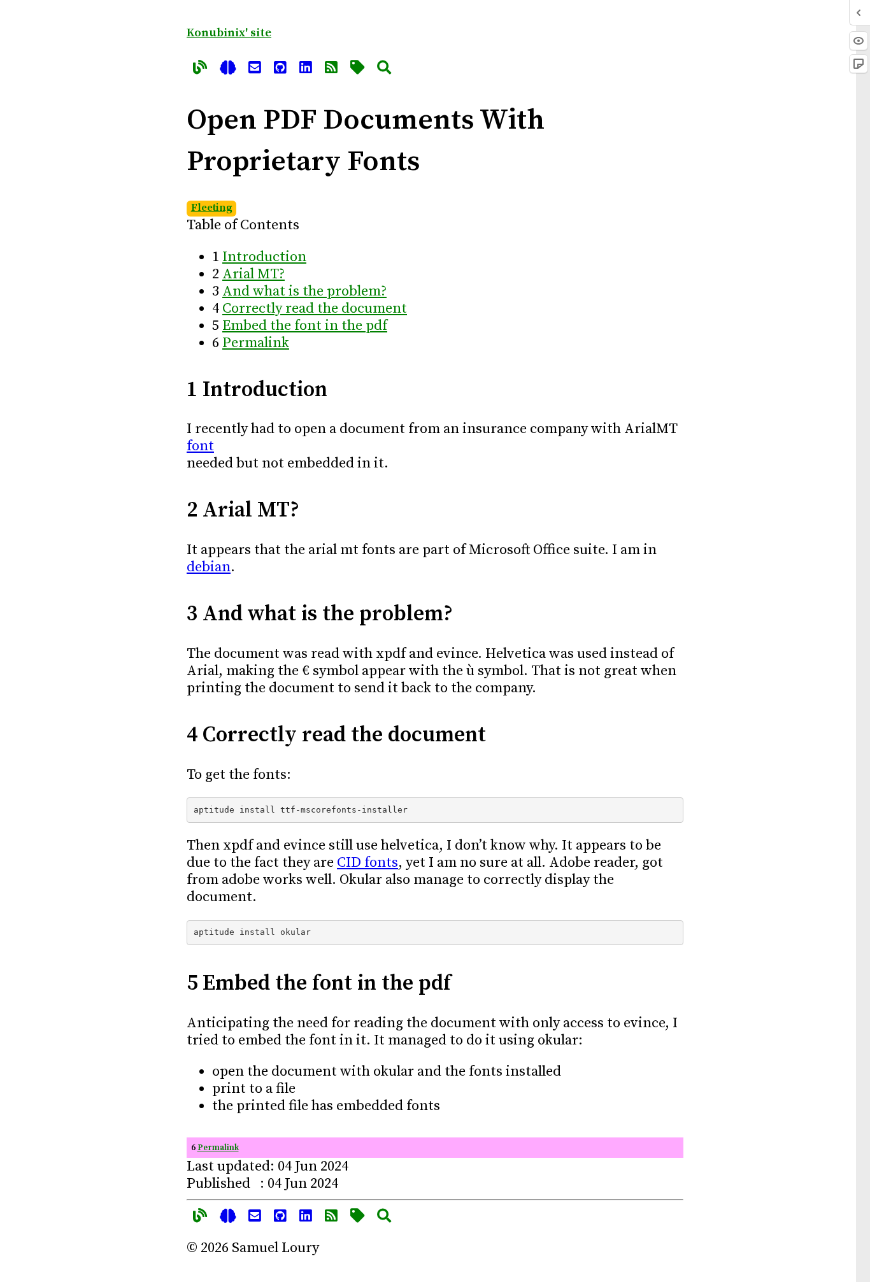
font (200, 446)
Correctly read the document (314, 308)
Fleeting (211, 208)
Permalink (255, 343)
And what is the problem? (304, 291)
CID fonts (367, 862)
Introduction (264, 257)
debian (209, 567)
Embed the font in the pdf (304, 325)
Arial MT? (253, 274)
